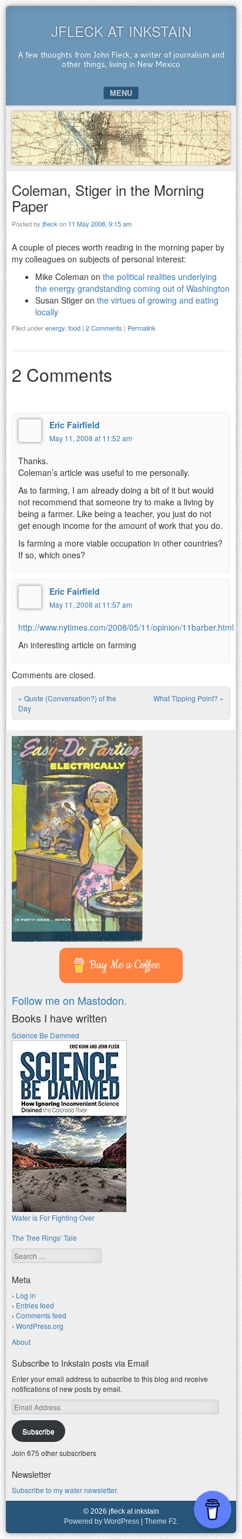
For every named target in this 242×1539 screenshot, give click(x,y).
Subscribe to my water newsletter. (65, 1490)
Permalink (141, 327)
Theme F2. (161, 1521)
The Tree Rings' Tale (44, 1237)
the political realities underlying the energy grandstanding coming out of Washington (132, 282)
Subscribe (38, 1431)
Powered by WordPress (101, 1521)
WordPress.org (39, 1326)
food (74, 327)
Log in (26, 1295)
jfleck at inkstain (121, 31)
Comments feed (41, 1315)
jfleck (50, 223)
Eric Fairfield (74, 425)
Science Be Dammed (45, 1035)
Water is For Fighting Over (53, 1217)
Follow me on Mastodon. (69, 1000)
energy (55, 327)
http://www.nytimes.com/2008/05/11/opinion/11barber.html (126, 627)
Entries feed (35, 1305)
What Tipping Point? (188, 698)
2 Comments (104, 327)
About (21, 1342)
